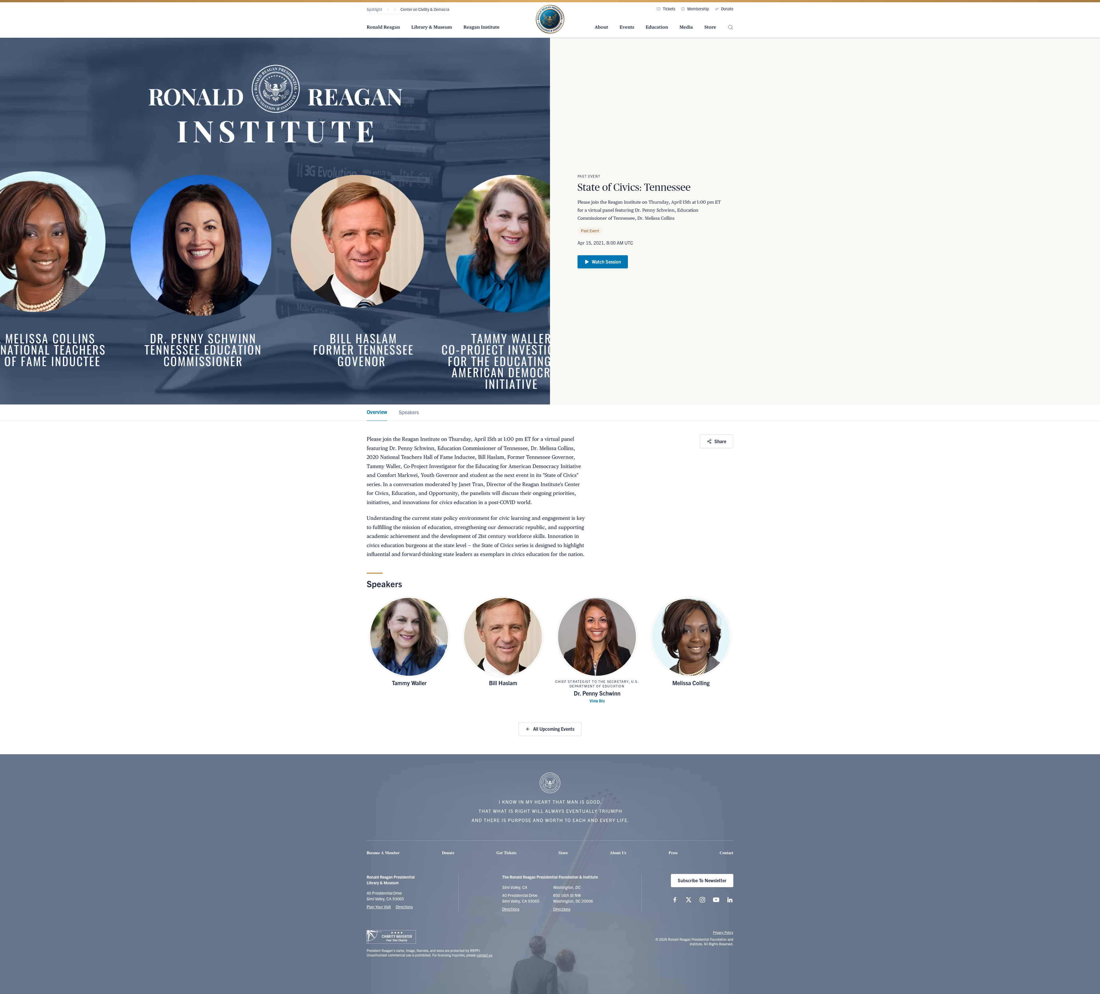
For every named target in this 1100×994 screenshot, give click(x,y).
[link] (377, 412)
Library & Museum (431, 27)
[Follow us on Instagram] (702, 899)
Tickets (669, 8)
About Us (618, 853)
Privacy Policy (723, 932)
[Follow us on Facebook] (674, 899)
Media (686, 27)
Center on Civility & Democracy (426, 9)
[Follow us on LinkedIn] (729, 899)
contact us (484, 955)
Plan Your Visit (379, 906)
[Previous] (387, 9)
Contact (726, 853)
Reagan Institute (481, 27)
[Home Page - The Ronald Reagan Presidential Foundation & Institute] (550, 20)
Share (720, 441)
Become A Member (383, 853)
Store (710, 27)
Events (627, 27)
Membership (698, 8)
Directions (404, 906)
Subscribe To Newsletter (702, 880)
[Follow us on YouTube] (716, 899)
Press (673, 853)
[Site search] (730, 27)
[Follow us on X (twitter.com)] (688, 899)
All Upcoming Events (553, 729)
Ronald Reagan (383, 27)
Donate (727, 8)
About (601, 27)
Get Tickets (506, 853)
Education (657, 27)
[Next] (394, 9)
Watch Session (606, 261)
